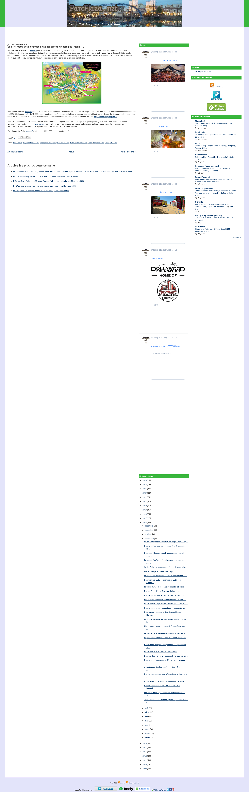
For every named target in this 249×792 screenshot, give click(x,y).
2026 (145, 480)
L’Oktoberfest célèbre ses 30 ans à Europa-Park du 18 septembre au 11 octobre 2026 (48, 181)
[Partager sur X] (24, 137)
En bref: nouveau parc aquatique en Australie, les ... (166, 608)
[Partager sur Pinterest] (30, 137)
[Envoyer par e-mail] (19, 137)
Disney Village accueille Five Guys (158, 571)
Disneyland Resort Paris (60, 143)
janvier (148, 738)
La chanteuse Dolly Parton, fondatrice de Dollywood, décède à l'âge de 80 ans (45, 176)
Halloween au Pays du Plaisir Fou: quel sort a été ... (166, 604)
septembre (149, 538)
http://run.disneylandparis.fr (105, 116)
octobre (148, 534)
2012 (145, 756)
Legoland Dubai (98, 143)
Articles (123, 783)
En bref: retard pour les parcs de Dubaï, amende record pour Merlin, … (45, 46)
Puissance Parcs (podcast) (207, 166)
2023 (145, 493)
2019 (145, 510)
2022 (145, 497)
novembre (149, 530)
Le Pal (90, 143)
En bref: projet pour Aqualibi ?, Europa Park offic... (165, 595)
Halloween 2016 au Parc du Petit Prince (160, 652)
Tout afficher (237, 237)
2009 (145, 769)
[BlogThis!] (21, 137)
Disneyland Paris (46, 143)
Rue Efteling (200, 132)
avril (147, 725)
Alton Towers (17, 143)
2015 (145, 743)
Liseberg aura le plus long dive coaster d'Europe (164, 587)
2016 (145, 522)
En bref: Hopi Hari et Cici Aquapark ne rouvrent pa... (166, 656)
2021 (145, 501)
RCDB (197, 143)
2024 (145, 489)
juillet (147, 712)
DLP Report (200, 227)
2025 (145, 484)
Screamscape (201, 155)
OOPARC (199, 202)
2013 (145, 752)
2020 (145, 506)
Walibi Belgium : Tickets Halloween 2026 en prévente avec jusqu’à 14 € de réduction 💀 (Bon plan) (214, 206)
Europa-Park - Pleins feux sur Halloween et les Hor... (166, 591)
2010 (145, 764)
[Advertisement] (124, 33)
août (147, 708)
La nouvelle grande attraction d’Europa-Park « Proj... (166, 542)
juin (146, 716)
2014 (145, 747)
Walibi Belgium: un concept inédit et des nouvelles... (166, 567)
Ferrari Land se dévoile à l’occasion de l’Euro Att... (165, 599)
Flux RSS (218, 87)
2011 (145, 760)
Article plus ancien (128, 152)
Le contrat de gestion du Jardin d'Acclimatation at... (165, 575)
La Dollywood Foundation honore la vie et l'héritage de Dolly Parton (41, 191)
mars (147, 729)
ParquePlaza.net (202, 177)
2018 (145, 514)
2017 (145, 518)
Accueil (72, 152)
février (148, 733)
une (36, 124)
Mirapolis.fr (200, 121)
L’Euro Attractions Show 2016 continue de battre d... (166, 681)
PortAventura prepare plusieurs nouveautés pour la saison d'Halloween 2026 (45, 186)
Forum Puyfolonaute (204, 188)
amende (42, 124)
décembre (149, 526)
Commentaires (133, 783)
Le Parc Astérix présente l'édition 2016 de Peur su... (166, 633)
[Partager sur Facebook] (27, 137)
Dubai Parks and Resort (78, 143)
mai (146, 721)
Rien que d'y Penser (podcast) (208, 215)
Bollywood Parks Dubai (31, 143)
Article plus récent (15, 152)
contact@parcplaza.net (201, 71)
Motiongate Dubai (111, 143)
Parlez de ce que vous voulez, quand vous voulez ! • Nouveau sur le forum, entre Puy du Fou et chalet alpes (215, 193)
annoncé (33, 50)
